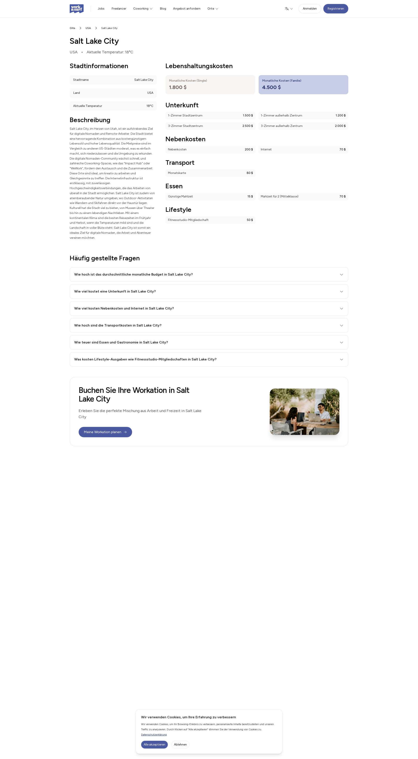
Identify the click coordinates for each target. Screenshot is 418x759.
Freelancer (118, 8)
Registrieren (336, 8)
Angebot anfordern (187, 8)
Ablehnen (180, 744)
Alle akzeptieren (154, 744)
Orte (72, 28)
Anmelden (310, 8)
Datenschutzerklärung (154, 734)
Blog (163, 8)
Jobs (101, 8)
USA (88, 28)
